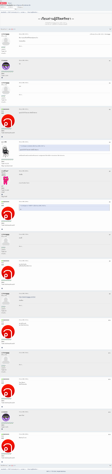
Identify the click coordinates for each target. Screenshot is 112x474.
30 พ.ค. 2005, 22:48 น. (23, 201)
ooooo (5, 60)
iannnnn (6, 109)
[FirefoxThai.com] (2, 77)
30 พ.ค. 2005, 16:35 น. (23, 141)
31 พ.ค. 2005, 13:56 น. (23, 379)
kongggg (6, 34)
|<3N (5, 142)
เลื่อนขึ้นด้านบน (4, 465)
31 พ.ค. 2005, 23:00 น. (23, 434)
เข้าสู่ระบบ (18, 5)
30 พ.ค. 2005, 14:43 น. (23, 82)
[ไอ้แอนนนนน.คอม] (2, 137)
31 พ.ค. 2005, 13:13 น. (23, 320)
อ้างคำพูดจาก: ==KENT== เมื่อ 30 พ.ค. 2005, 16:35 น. (33, 205)
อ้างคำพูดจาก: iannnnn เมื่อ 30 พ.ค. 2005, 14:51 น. (33, 146)
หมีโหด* (5, 171)
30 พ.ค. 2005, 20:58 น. (23, 171)
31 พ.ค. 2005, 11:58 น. (23, 234)
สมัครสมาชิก (27, 5)
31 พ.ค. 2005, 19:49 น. (23, 411)
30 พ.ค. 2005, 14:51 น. (23, 109)
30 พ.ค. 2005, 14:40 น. (23, 60)
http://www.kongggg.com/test (27, 297)
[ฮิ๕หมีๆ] (2, 194)
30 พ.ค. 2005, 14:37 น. (23, 34)
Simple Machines (61, 471)
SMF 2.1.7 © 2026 (51, 471)
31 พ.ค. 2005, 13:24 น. (23, 352)
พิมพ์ (110, 29)
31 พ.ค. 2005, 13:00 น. (23, 293)
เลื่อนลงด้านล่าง (4, 29)
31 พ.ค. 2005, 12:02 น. (23, 260)
